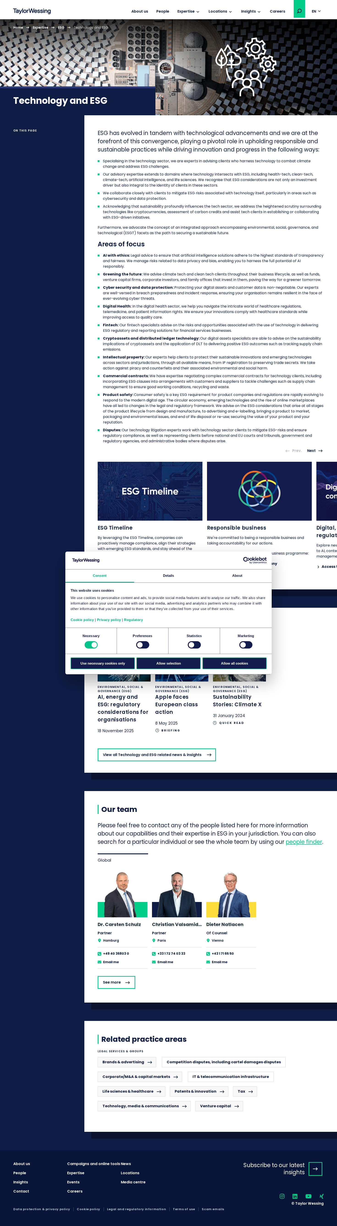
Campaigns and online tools (93, 1163)
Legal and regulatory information (136, 1209)
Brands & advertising (123, 1062)
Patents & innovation (195, 1091)
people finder (304, 842)
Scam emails (213, 1209)
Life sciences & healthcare (127, 1091)
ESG (61, 27)
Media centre (133, 1182)
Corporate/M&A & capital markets (136, 1076)
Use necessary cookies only (102, 663)
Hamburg (111, 940)
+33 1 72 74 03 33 (171, 953)
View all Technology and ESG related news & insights (152, 754)
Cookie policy (82, 620)
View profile (122, 919)
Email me (111, 962)
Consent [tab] (100, 575)
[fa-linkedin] (291, 1196)
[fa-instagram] (278, 1196)
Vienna (218, 940)
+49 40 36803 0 (116, 953)
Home (18, 27)
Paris (161, 940)
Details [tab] (168, 575)
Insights (248, 11)
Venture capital (215, 1106)
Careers (277, 11)
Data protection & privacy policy (41, 1209)
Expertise (186, 11)
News (126, 1163)
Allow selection (168, 663)
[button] (299, 11)
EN (314, 11)
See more (112, 982)
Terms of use (184, 1209)
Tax (241, 1091)
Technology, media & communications (140, 1106)
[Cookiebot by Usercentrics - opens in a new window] (247, 560)
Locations (218, 11)
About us (139, 11)
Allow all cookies (234, 663)
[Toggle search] (299, 11)
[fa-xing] (318, 1196)
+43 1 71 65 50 (223, 953)
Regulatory (133, 620)
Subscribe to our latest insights (274, 1168)
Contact (21, 1191)
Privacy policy (109, 620)
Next (311, 450)
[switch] (142, 645)
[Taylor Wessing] (32, 12)
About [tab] (237, 575)
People (162, 11)
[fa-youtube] (304, 1196)
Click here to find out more (124, 693)
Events (73, 1182)
